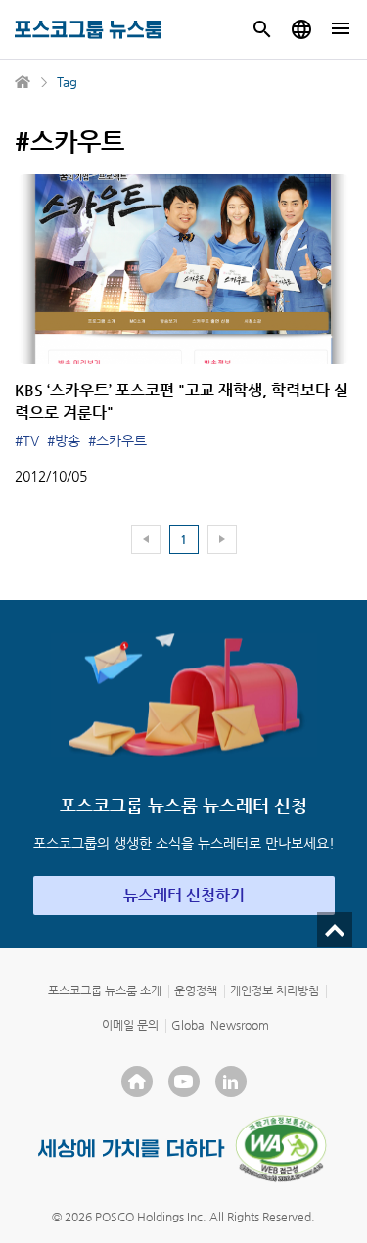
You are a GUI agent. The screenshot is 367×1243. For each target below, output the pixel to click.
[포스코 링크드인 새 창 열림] (231, 1081)
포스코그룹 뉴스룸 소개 (104, 990)
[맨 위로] (334, 929)
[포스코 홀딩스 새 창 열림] (137, 1081)
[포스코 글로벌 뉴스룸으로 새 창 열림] (301, 29)
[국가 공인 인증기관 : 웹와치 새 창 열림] (281, 1148)
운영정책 (195, 990)
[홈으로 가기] (23, 82)
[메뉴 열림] (340, 29)
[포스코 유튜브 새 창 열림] (184, 1081)
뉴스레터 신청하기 (184, 895)
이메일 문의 (130, 1025)
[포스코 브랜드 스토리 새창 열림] (131, 1148)
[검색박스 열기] (262, 29)
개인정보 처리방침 (274, 990)
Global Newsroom (220, 1025)
